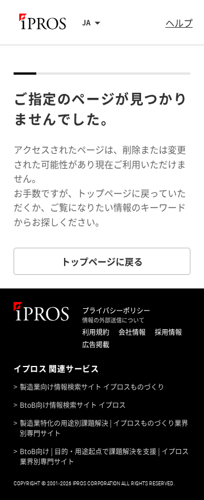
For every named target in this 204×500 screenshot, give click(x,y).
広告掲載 (95, 344)
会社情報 (132, 332)
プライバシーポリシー (116, 310)
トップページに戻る (102, 261)
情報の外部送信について (113, 320)
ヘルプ (179, 23)
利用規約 (95, 332)
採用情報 (168, 332)
